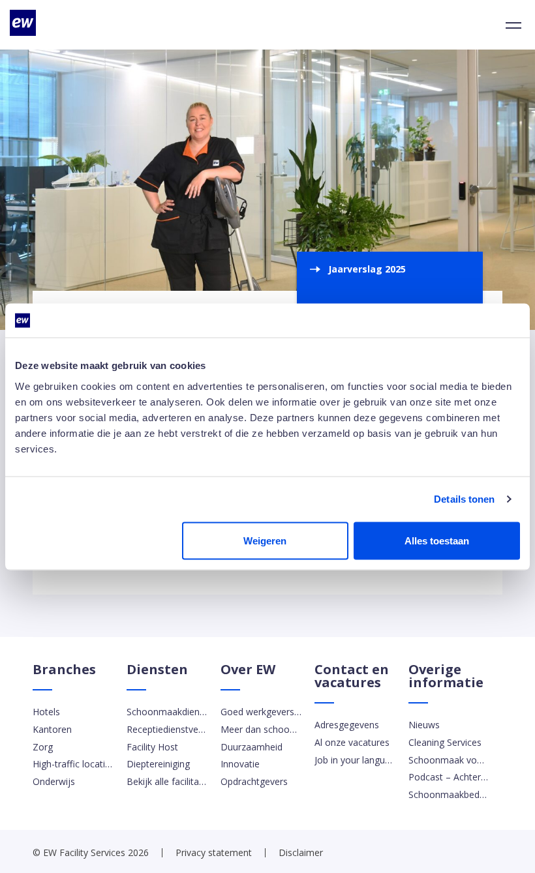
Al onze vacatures (352, 742)
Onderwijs (54, 781)
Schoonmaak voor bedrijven (448, 760)
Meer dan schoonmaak (261, 729)
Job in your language (354, 760)
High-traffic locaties (73, 764)
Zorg (43, 747)
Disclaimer (301, 852)
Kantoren (52, 729)
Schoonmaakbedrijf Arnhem (448, 794)
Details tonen (464, 499)
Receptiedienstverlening (167, 729)
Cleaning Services (445, 742)
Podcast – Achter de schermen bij (448, 777)
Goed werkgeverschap (261, 711)
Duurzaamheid (252, 747)
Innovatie (240, 764)
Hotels (46, 711)
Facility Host (152, 747)
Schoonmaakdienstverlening (167, 711)
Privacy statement (214, 852)
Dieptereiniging (158, 764)
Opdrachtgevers (254, 781)
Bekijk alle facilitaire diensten (167, 781)
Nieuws (424, 724)
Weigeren (264, 540)
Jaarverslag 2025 (367, 269)
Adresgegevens (346, 724)
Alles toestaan (437, 540)
